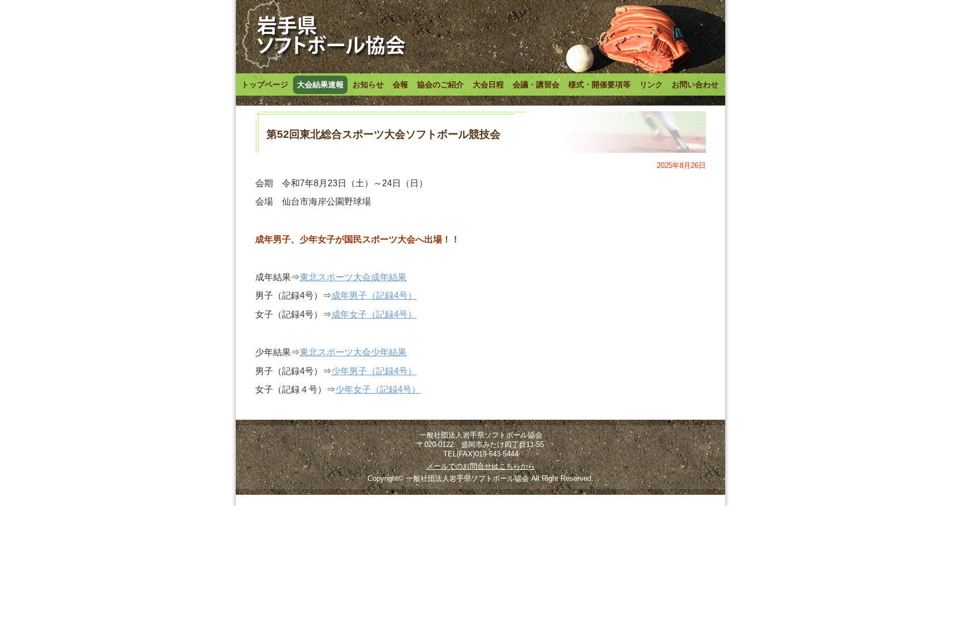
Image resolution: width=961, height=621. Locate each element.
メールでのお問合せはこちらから (481, 466)
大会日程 (488, 84)
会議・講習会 (536, 84)
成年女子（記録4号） (374, 314)
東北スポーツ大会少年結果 (353, 352)
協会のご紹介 (440, 84)
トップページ (264, 84)
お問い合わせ (695, 84)
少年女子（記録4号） (377, 389)
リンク (651, 84)
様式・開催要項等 (599, 84)
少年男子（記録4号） (374, 371)
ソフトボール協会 (323, 35)
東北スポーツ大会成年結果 (353, 277)
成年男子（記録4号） (374, 295)
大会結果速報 (320, 84)
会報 (400, 84)
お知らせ (368, 84)
